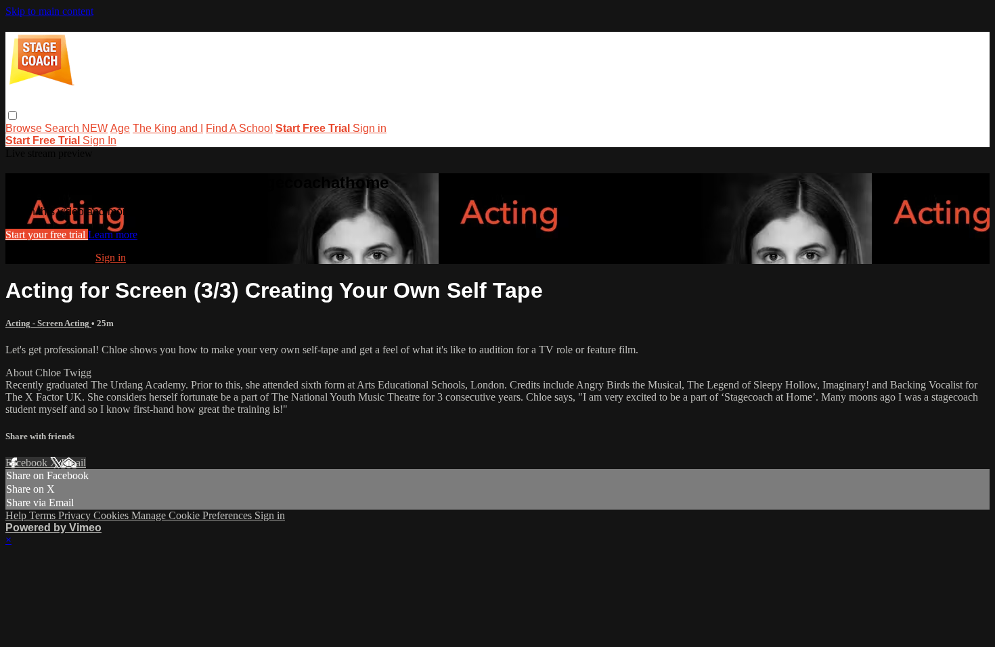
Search (63, 128)
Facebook (27, 462)
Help (17, 515)
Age (120, 128)
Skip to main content (49, 11)
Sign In (99, 140)
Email (73, 462)
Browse (25, 128)
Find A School (239, 128)
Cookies (112, 515)
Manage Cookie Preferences (193, 515)
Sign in (369, 128)
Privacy (75, 515)
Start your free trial (46, 234)
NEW (95, 128)
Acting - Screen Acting (48, 323)
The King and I (168, 128)
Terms (43, 515)
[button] (12, 115)
